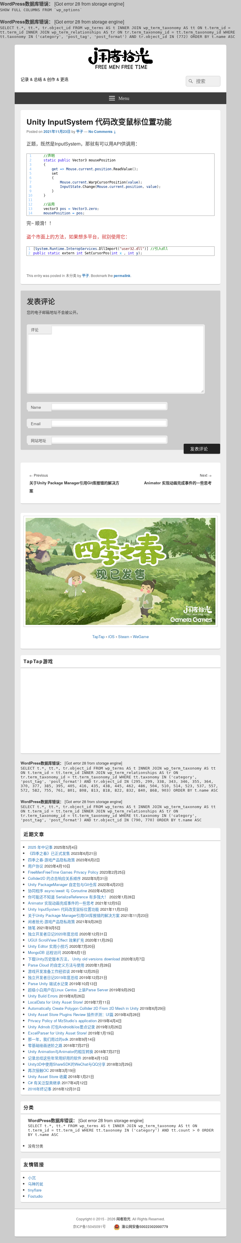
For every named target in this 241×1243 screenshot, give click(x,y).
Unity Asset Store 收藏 (47, 1076)
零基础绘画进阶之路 (45, 1045)
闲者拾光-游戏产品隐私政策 (51, 921)
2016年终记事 (39, 1089)
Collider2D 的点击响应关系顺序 (54, 878)
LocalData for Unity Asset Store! (55, 1002)
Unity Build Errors (43, 996)
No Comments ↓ (102, 131)
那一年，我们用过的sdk (48, 1039)
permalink (122, 275)
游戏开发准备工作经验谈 (49, 971)
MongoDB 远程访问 (44, 952)
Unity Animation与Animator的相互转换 (60, 1051)
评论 (35, 329)
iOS (112, 636)
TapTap (98, 636)
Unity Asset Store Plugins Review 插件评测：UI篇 (70, 1014)
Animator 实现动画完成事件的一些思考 (61, 903)
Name (36, 407)
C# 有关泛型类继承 (44, 1082)
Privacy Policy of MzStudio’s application (62, 1020)
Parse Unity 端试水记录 (48, 983)
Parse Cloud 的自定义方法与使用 (56, 965)
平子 (79, 131)
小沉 (32, 1177)
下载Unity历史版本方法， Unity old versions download (74, 959)
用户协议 (35, 866)
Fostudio (35, 1196)
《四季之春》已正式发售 (49, 853)
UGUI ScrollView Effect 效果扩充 (56, 940)
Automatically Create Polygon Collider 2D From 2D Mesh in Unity (83, 1008)
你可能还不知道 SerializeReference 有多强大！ (68, 897)
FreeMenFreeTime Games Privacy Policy (63, 872)
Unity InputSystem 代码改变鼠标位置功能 (63, 909)
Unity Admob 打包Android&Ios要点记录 (61, 1027)
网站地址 (38, 440)
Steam (123, 636)
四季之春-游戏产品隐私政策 (51, 859)
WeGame (141, 636)
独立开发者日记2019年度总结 (53, 977)
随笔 (32, 927)
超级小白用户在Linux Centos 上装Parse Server (68, 989)
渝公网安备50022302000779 (145, 1226)
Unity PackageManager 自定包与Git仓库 (62, 884)
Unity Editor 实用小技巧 (48, 946)
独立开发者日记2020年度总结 (53, 934)
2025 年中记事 (40, 847)
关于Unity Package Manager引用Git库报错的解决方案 (74, 915)
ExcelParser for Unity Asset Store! (57, 1033)
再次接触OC (38, 1070)
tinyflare (34, 1190)
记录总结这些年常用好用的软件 (54, 1058)
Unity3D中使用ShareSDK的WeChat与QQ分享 (67, 1064)
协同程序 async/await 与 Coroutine (57, 890)
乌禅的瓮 (35, 1184)
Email (36, 423)
